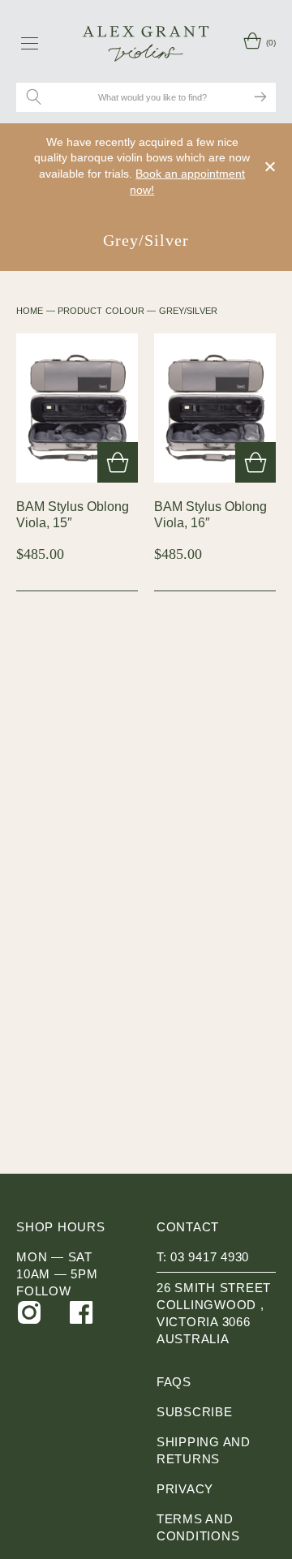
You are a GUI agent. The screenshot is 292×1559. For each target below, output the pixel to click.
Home (29, 311)
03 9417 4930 (209, 1257)
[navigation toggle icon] (29, 43)
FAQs (174, 1382)
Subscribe (195, 1412)
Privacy (185, 1489)
